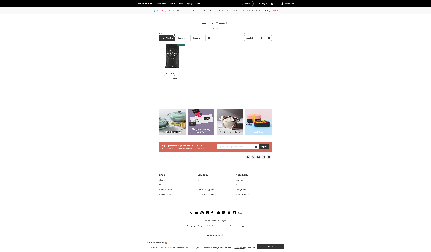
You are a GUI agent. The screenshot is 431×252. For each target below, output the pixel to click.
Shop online (163, 180)
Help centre (240, 180)
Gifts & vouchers (165, 190)
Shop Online (162, 4)
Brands (215, 28)
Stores (172, 4)
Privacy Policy (240, 248)
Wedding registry (165, 194)
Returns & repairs (242, 194)
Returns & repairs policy (207, 194)
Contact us (240, 185)
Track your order (242, 190)
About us (201, 180)
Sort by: (246, 34)
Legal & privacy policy (206, 190)
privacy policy (223, 226)
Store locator (164, 185)
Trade (199, 4)
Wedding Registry (185, 4)
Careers (200, 185)
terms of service (235, 226)
